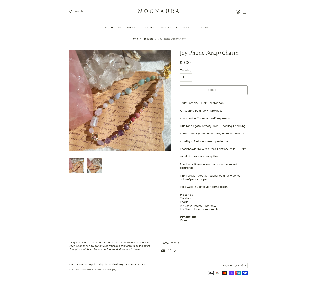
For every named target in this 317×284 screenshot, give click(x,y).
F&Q (71, 264)
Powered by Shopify (105, 269)
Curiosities (167, 27)
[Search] (71, 11)
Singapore (233, 265)
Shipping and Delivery (111, 264)
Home (134, 38)
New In (109, 27)
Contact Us (132, 264)
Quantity (185, 70)
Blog (144, 264)
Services (188, 27)
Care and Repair (86, 264)
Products (148, 38)
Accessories (126, 27)
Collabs (149, 27)
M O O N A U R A (158, 11)
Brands (205, 27)
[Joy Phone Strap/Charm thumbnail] (76, 165)
